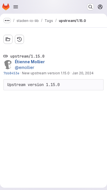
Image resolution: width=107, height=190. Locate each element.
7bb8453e (11, 73)
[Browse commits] (19, 39)
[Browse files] (8, 39)
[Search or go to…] (90, 6)
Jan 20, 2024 (83, 73)
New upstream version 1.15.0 (46, 73)
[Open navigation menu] (15, 6)
